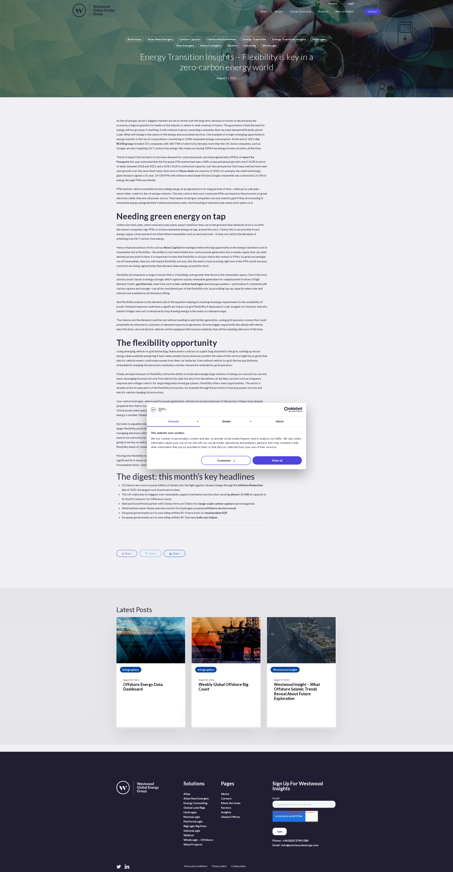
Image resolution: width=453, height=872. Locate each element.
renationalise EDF (215, 512)
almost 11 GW (240, 494)
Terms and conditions (195, 866)
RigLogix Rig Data (195, 826)
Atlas (187, 793)
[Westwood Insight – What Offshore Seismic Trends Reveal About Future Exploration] (301, 672)
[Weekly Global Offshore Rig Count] (226, 672)
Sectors (232, 45)
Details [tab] (226, 421)
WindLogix (269, 45)
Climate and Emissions (221, 39)
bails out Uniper (207, 517)
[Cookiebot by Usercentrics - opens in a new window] (286, 409)
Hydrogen (319, 39)
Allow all (277, 460)
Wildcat (189, 835)
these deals (186, 170)
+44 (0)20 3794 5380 (295, 840)
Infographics (130, 669)
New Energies (185, 45)
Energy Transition (254, 39)
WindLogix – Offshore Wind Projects (198, 842)
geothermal (144, 283)
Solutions (250, 45)
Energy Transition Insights (289, 39)
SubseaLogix (192, 830)
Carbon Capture (189, 39)
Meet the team (230, 803)
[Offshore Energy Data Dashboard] (150, 672)
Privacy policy (219, 866)
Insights (226, 812)
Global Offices (230, 816)
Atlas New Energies (160, 39)
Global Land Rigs (194, 807)
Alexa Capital (172, 247)
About (225, 793)
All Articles (134, 39)
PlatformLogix (193, 821)
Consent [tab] (173, 421)
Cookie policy (238, 866)
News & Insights (210, 45)
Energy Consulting (195, 803)
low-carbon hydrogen (189, 283)
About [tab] (279, 421)
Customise (224, 460)
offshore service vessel (220, 508)
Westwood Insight (285, 669)
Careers (332, 3)
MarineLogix (192, 816)
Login (351, 3)
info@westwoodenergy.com (300, 845)
